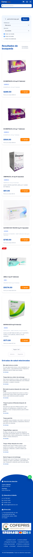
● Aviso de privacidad (9, 544)
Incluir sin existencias (10, 38)
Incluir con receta (9, 34)
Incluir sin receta (9, 36)
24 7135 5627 (6, 498)
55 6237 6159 (7, 500)
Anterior (12, 354)
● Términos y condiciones (22, 544)
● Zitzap (6, 546)
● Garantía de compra (23, 542)
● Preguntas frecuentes (10, 542)
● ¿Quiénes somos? (11, 539)
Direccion (6, 28)
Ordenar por (6, 22)
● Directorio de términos (23, 546)
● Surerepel (12, 546)
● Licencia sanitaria (22, 539)
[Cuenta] (27, 2)
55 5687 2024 (7, 502)
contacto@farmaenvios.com (11, 504)
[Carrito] (23, 2)
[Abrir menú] (30, 2)
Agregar (25, 91)
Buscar (25, 19)
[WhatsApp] (30, 477)
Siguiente (20, 354)
